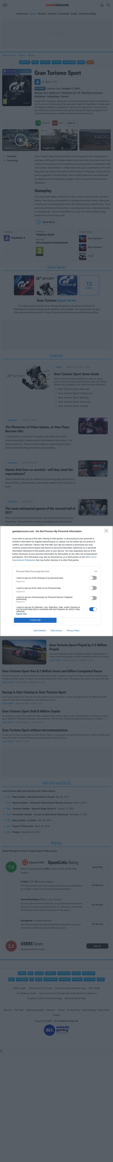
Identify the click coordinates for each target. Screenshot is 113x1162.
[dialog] (56, 581)
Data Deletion (40, 630)
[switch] (93, 578)
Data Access (56, 630)
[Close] (107, 531)
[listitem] (56, 571)
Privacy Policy (73, 630)
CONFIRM (35, 620)
